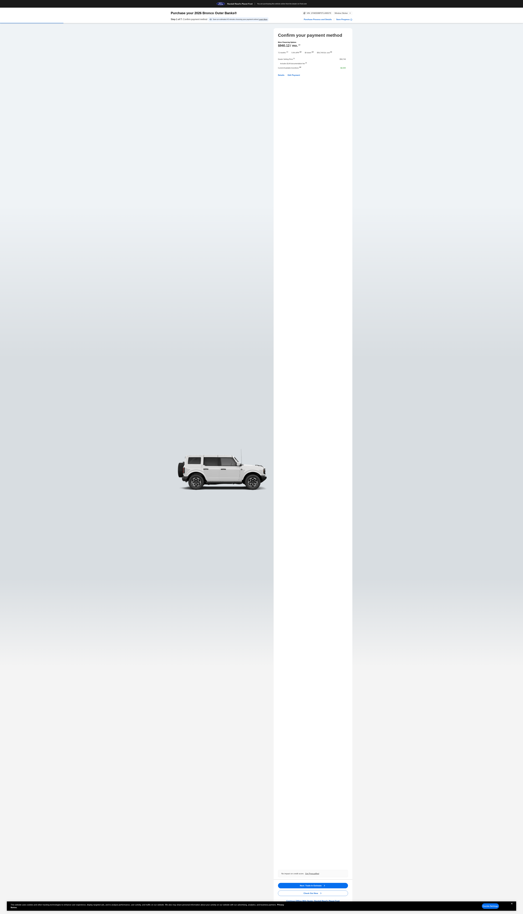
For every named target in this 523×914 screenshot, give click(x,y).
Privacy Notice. (36, 907)
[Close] (512, 906)
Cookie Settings (490, 906)
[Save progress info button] (351, 20)
